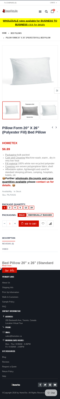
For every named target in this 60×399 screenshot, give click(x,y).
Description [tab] (8, 238)
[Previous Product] (52, 127)
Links (52, 2)
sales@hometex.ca (13, 336)
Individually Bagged (40, 215)
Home (4, 33)
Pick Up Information (10, 292)
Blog (4, 357)
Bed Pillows (16, 33)
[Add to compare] (50, 223)
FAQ (4, 306)
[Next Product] (56, 127)
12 (26, 207)
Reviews (5, 362)
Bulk (22, 215)
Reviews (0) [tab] (8, 244)
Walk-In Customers (10, 297)
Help (4, 376)
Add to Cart (31, 223)
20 (31, 207)
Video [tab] (5, 249)
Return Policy (8, 371)
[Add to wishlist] (43, 223)
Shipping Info (7, 287)
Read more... (7, 266)
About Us (6, 283)
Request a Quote (9, 367)
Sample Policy (8, 302)
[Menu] (40, 11)
